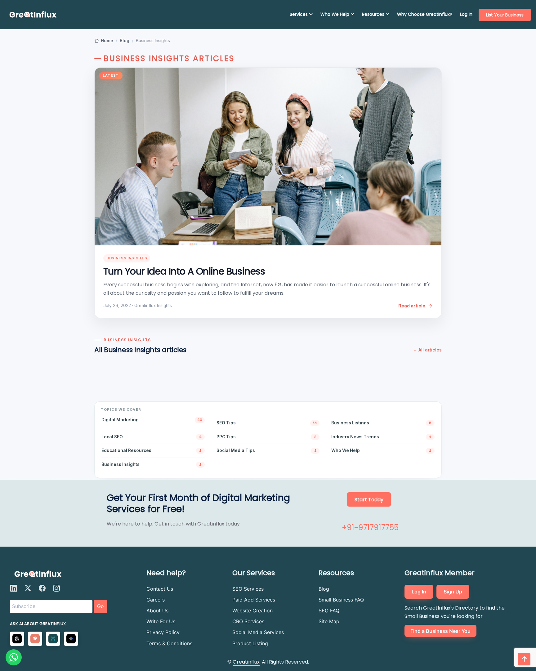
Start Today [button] (369, 499)
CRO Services (248, 621)
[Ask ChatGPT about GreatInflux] (17, 639)
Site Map (329, 621)
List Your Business (505, 15)
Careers (155, 600)
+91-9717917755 (370, 527)
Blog (124, 40)
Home (107, 40)
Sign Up (453, 591)
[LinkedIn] (13, 588)
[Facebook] (42, 588)
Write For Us (160, 621)
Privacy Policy (163, 632)
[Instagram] (56, 588)
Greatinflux (246, 661)
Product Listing (250, 643)
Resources (374, 14)
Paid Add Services (253, 600)
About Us (157, 610)
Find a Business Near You (440, 631)
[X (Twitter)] (28, 588)
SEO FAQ (329, 610)
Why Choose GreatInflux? (424, 14)
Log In (466, 14)
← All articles (427, 349)
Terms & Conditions (169, 643)
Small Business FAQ (341, 600)
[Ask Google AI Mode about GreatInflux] (71, 639)
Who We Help (335, 14)
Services (299, 14)
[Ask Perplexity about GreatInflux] (53, 639)
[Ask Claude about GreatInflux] (35, 639)
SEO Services (248, 589)
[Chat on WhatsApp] (14, 657)
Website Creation (252, 610)
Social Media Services (258, 632)
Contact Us (159, 589)
